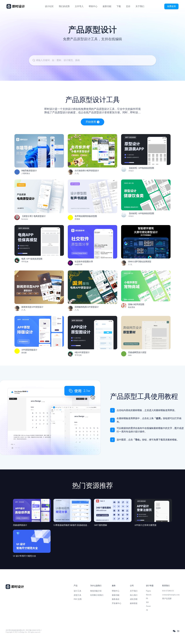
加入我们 (133, 595)
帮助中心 (93, 6)
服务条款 (115, 599)
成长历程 (133, 599)
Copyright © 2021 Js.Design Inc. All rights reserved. (23, 632)
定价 (128, 6)
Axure (148, 606)
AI (147, 610)
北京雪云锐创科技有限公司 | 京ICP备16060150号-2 (23, 630)
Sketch (148, 595)
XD (147, 602)
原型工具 (77, 595)
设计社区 (49, 6)
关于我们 (140, 6)
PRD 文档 (78, 599)
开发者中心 (116, 603)
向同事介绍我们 (96, 595)
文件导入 (79, 6)
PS (147, 598)
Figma (148, 591)
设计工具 (77, 591)
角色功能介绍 (95, 591)
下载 (118, 6)
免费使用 (171, 6)
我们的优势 (64, 6)
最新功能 (107, 6)
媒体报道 (133, 603)
